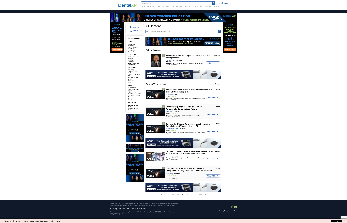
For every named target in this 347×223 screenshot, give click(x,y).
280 (200, 194)
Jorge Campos (169, 111)
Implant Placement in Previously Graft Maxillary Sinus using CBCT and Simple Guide (189, 91)
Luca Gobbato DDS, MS (172, 128)
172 (192, 194)
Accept (336, 221)
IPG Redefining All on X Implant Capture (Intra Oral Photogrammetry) (188, 56)
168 (173, 194)
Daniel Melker (169, 173)
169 (178, 194)
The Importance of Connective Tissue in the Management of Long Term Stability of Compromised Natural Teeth (189, 169)
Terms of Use (233, 211)
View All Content (214, 84)
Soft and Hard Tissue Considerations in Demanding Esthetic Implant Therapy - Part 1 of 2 (188, 125)
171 (187, 194)
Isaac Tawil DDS (170, 60)
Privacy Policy (223, 211)
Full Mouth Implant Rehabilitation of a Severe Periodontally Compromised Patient (185, 108)
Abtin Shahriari (170, 94)
